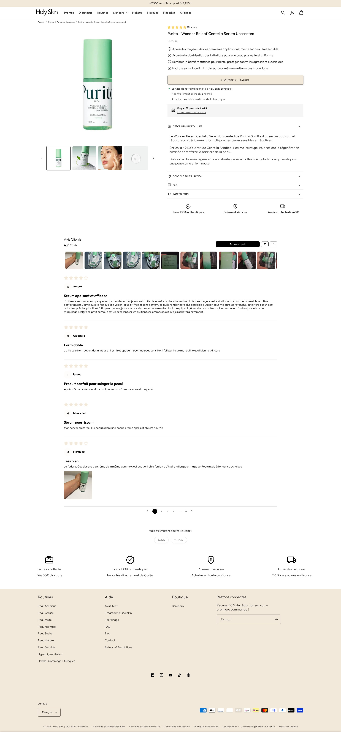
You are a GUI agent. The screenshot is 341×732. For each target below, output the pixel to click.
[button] (283, 12)
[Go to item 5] (151, 260)
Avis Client (111, 606)
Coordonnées (229, 726)
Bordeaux (178, 606)
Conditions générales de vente (258, 726)
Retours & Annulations (118, 647)
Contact (110, 640)
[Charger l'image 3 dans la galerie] (110, 158)
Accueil (41, 22)
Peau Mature (46, 640)
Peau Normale (47, 626)
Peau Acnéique (47, 606)
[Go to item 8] (208, 260)
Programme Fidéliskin (118, 613)
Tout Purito (178, 540)
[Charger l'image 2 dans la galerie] (84, 158)
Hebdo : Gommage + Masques (56, 661)
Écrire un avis (237, 244)
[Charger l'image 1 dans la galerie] (58, 158)
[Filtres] (265, 244)
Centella (161, 540)
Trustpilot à (170, 3)
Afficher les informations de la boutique (198, 99)
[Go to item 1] (74, 260)
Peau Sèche (45, 633)
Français (47, 712)
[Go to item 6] (170, 260)
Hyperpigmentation (50, 654)
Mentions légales (288, 726)
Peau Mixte (45, 619)
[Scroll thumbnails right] (273, 260)
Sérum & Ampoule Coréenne (61, 22)
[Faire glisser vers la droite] (153, 158)
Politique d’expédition (206, 726)
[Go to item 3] (112, 260)
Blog (107, 633)
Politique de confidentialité (144, 726)
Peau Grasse (46, 613)
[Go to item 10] (247, 260)
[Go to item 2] (93, 260)
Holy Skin (58, 726)
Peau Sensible (46, 647)
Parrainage (112, 619)
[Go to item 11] (266, 260)
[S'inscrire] (276, 619)
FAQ (107, 626)
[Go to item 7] (189, 260)
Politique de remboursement (109, 726)
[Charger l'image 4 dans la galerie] (136, 158)
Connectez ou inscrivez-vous (191, 112)
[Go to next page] (193, 511)
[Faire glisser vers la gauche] (42, 158)
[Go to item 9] (228, 260)
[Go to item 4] (132, 260)
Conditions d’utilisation (177, 726)
